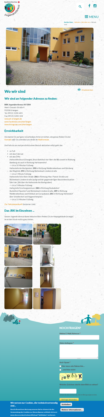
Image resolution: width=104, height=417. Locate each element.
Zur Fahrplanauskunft (13, 204)
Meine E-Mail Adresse (69, 333)
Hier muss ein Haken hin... (73, 366)
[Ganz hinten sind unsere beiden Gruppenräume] (18, 308)
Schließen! (66, 404)
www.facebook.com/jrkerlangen (17, 121)
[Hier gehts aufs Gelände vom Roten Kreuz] (18, 244)
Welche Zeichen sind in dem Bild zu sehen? (78, 386)
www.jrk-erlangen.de (13, 119)
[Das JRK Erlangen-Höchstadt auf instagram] (95, 6)
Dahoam (77, 22)
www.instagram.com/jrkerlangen (18, 124)
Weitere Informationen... (72, 410)
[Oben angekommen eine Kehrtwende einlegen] (18, 287)
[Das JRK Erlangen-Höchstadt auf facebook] (89, 6)
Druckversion (87, 90)
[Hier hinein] (18, 265)
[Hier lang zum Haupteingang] (47, 244)
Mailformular (43, 139)
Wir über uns (85, 22)
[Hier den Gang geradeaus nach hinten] (47, 287)
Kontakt (7, 139)
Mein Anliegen (66, 343)
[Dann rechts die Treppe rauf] (47, 265)
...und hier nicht (68, 369)
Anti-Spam (64, 362)
